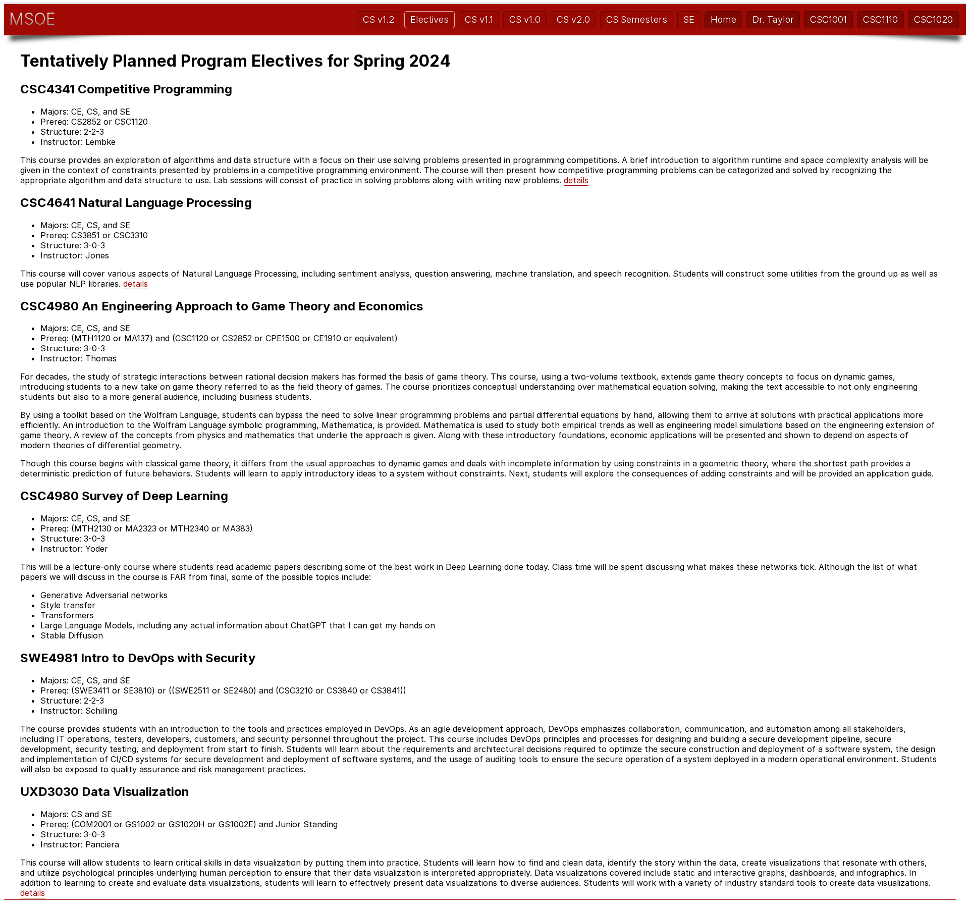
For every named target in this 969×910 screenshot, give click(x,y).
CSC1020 (933, 19)
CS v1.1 (479, 19)
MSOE (32, 19)
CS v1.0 (525, 19)
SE (688, 19)
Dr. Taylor (773, 19)
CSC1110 (880, 19)
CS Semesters (636, 19)
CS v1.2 (378, 19)
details (576, 180)
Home (723, 19)
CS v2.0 (573, 19)
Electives (429, 19)
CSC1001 (828, 19)
